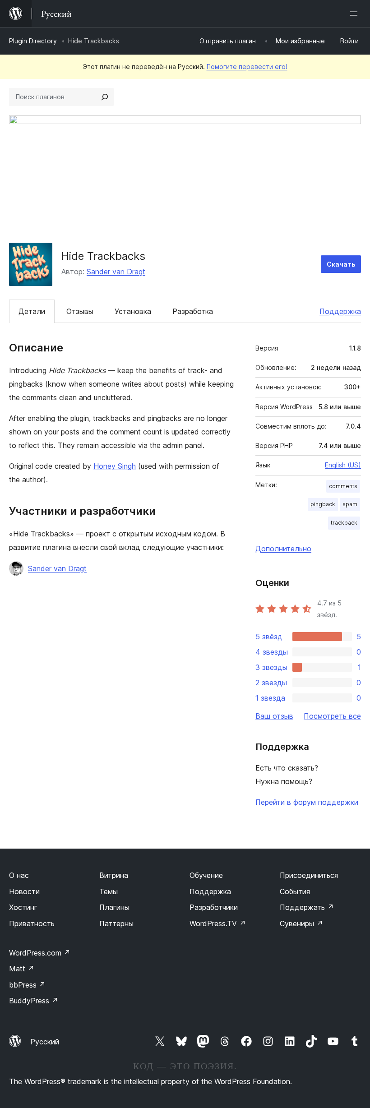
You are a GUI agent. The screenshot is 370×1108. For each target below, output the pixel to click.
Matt (21, 968)
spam (349, 504)
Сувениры (301, 923)
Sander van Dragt (116, 271)
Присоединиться (309, 875)
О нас (19, 875)
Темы (108, 891)
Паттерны (116, 923)
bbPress (27, 984)
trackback (344, 522)
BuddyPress (33, 1000)
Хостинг (23, 907)
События (295, 891)
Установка (133, 311)
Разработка (192, 311)
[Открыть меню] (355, 13)
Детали (31, 311)
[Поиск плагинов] (105, 97)
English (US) (343, 465)
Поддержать (307, 907)
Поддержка (340, 311)
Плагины (114, 907)
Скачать (341, 264)
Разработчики (214, 907)
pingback (322, 504)
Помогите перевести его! (247, 66)
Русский (44, 1041)
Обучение (206, 875)
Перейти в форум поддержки (306, 802)
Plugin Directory (33, 41)
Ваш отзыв (274, 715)
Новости (24, 891)
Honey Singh (114, 466)
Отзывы (79, 311)
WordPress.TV (218, 923)
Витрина (113, 875)
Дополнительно (283, 548)
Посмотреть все (332, 715)
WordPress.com (39, 952)
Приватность (32, 923)
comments (343, 486)
